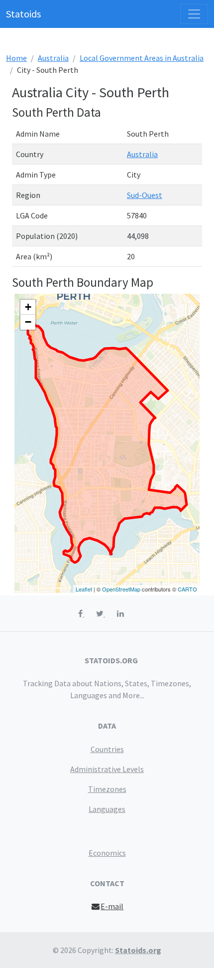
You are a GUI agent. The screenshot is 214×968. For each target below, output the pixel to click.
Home (16, 58)
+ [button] (28, 307)
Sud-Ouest (144, 195)
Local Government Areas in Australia (142, 58)
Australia (53, 58)
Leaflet (84, 589)
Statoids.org (138, 950)
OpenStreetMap (121, 589)
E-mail (112, 906)
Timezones (107, 789)
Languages (107, 809)
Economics (107, 853)
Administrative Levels (107, 769)
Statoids (23, 13)
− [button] (28, 322)
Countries (107, 749)
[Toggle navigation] (194, 14)
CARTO (187, 589)
